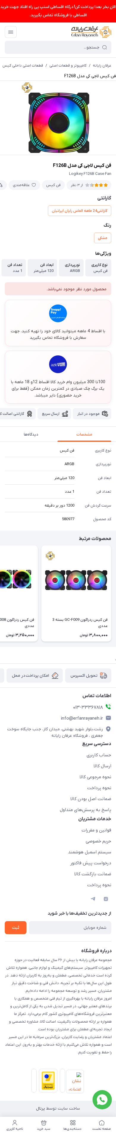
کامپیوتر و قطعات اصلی (68, 65)
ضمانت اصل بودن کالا (90, 799)
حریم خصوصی (98, 841)
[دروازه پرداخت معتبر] (47, 1082)
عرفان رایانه (102, 65)
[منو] (11, 32)
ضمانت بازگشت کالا (92, 874)
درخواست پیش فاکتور (90, 863)
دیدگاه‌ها (31, 434)
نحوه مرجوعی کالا (95, 777)
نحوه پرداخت (99, 788)
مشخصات (84, 434)
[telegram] (92, 899)
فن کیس (53, 185)
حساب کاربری (99, 755)
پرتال (40, 1108)
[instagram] (106, 899)
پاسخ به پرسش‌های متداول (85, 810)
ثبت (15, 928)
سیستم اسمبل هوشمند (89, 852)
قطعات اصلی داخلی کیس (22, 65)
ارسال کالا (102, 766)
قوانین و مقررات (96, 830)
